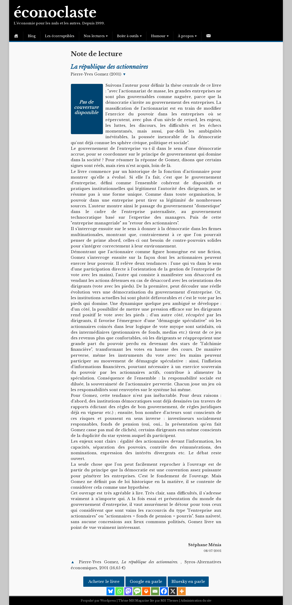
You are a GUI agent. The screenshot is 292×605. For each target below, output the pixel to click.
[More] (182, 591)
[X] (173, 591)
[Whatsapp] (119, 591)
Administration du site (196, 600)
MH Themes (169, 600)
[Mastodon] (128, 591)
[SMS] (137, 591)
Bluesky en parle (188, 581)
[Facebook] (164, 591)
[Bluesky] (111, 591)
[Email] (155, 591)
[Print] (146, 591)
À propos (186, 36)
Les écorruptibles (59, 36)
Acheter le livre (104, 581)
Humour (158, 36)
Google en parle (146, 581)
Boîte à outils (128, 36)
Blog (32, 36)
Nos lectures (94, 36)
